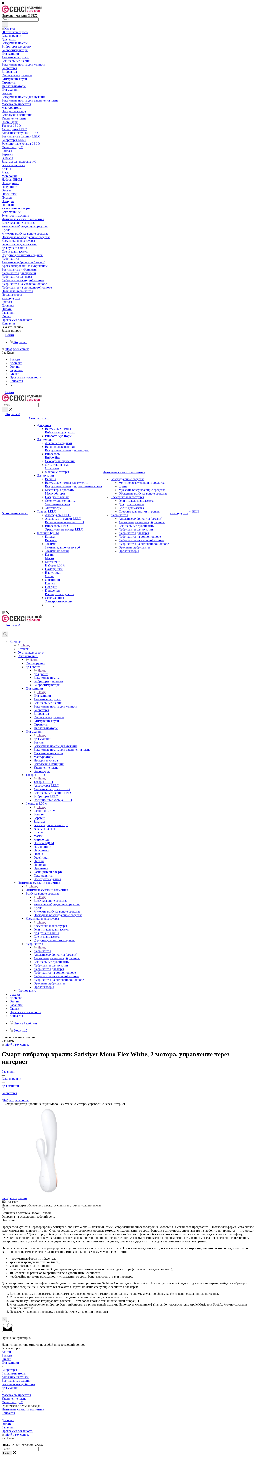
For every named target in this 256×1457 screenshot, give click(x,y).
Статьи (6, 1359)
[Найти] (5, 24)
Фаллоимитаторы (14, 1373)
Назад (26, 645)
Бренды (7, 1355)
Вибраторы (9, 1369)
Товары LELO (43, 782)
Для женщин (42, 695)
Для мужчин (42, 738)
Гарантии (8, 1427)
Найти (6, 1453)
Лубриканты (42, 951)
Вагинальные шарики (16, 1380)
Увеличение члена (14, 1398)
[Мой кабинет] (3, 629)
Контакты (8, 1413)
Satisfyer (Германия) (15, 1198)
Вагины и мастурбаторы (18, 1384)
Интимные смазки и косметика (47, 890)
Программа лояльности (17, 1431)
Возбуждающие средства (50, 900)
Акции (6, 1351)
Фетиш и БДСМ (44, 810)
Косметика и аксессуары (50, 926)
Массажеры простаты (16, 1395)
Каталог (23, 649)
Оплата (7, 1423)
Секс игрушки (35, 663)
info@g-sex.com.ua (17, 349)
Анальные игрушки (15, 1377)
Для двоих (41, 674)
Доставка (8, 1420)
